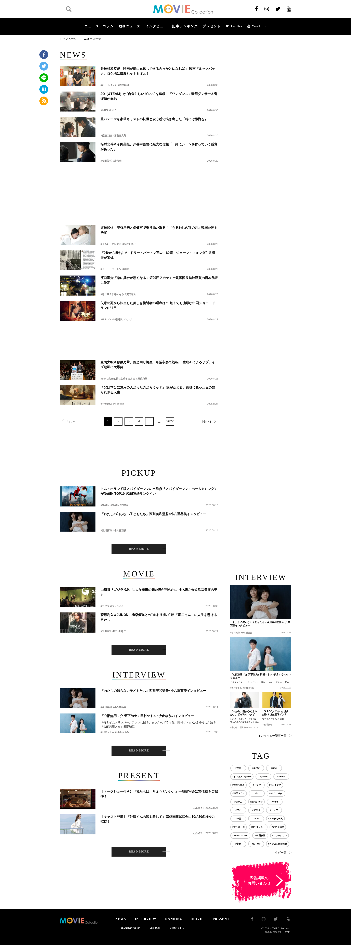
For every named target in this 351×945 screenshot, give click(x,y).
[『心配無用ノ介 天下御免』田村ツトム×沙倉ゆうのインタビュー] (77, 723)
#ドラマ (257, 785)
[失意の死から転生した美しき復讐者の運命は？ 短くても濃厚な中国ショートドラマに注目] (77, 311)
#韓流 (274, 768)
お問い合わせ (177, 928)
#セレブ (274, 810)
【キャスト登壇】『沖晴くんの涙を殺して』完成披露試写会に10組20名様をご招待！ (158, 819)
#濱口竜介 (130, 294)
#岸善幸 (117, 161)
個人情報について (130, 928)
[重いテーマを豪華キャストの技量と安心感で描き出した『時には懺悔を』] (77, 127)
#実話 (238, 844)
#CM (256, 818)
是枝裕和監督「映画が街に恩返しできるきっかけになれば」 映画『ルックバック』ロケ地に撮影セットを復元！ (158, 71)
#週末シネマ (256, 801)
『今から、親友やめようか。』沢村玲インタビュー (243, 713)
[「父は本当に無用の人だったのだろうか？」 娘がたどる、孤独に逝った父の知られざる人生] (77, 395)
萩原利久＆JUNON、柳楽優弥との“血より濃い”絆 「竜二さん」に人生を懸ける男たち (159, 617)
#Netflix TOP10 (119, 505)
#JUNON (106, 631)
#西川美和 (106, 530)
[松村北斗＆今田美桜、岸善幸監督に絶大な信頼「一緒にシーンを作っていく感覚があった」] (77, 152)
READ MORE (139, 548)
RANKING (173, 919)
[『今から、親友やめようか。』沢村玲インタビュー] (244, 700)
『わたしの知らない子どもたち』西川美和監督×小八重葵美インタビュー (153, 514)
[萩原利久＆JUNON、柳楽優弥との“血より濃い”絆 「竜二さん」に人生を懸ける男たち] (77, 622)
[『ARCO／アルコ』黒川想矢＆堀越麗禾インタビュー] (276, 700)
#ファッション (279, 835)
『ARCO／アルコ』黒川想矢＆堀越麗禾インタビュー (275, 713)
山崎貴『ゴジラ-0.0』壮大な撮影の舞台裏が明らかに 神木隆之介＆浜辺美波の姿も (159, 592)
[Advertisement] (139, 178)
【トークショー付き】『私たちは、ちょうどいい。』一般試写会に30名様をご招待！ (159, 794)
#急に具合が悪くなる (112, 294)
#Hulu (104, 319)
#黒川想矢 (267, 724)
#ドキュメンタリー (241, 776)
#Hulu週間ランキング (120, 319)
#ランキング (275, 785)
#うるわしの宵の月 (111, 244)
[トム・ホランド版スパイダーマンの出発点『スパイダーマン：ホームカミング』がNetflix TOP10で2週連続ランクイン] (77, 496)
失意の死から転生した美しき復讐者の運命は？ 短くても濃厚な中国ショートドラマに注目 (158, 305)
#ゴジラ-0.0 (116, 606)
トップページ (68, 38)
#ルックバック (109, 85)
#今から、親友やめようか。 (243, 727)
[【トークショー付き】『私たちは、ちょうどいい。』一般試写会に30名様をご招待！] (77, 799)
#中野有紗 (118, 404)
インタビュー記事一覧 (272, 735)
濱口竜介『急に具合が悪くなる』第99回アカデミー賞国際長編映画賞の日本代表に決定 (159, 280)
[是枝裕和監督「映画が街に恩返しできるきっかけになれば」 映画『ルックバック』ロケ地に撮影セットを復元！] (77, 76)
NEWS (120, 919)
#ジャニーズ (238, 827)
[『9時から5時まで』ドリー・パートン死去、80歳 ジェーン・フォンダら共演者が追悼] (77, 260)
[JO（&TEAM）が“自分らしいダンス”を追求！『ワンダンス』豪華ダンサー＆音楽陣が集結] (77, 101)
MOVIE (197, 919)
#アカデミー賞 (275, 818)
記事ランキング (185, 26)
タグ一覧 (280, 852)
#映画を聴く (238, 785)
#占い (238, 810)
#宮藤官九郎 (119, 135)
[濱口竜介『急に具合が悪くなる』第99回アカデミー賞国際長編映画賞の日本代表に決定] (77, 285)
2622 (170, 421)
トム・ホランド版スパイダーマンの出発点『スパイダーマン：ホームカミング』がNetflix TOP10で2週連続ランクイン (159, 491)
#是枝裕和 (123, 85)
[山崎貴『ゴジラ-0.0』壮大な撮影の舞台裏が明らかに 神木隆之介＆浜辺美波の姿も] (77, 597)
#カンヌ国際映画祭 (277, 844)
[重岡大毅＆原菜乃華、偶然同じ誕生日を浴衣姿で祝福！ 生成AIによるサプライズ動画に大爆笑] (77, 370)
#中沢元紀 (106, 404)
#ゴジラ (105, 606)
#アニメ (256, 810)
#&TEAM (106, 110)
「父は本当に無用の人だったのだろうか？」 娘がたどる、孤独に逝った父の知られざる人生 (158, 390)
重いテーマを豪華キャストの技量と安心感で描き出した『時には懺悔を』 (154, 119)
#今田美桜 (106, 161)
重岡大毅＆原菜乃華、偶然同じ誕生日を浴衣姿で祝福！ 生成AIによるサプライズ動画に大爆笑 (158, 364)
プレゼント (212, 26)
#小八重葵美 (119, 530)
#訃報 (125, 269)
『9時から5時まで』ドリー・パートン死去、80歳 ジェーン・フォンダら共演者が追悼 (158, 255)
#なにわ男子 (129, 244)
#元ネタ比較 (278, 827)
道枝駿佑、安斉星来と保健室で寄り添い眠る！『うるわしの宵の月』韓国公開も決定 (159, 230)
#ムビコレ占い (276, 793)
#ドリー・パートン (111, 269)
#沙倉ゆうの (122, 732)
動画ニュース (130, 26)
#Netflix (105, 505)
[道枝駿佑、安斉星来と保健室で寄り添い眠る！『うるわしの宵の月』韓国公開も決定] (77, 235)
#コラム (238, 801)
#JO (114, 110)
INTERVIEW (145, 919)
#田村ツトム (107, 732)
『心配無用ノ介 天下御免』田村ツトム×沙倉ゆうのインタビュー (147, 716)
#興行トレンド (258, 827)
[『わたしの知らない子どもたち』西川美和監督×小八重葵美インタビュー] (77, 522)
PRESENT (221, 919)
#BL (257, 793)
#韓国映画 (260, 835)
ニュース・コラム (99, 26)
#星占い (256, 768)
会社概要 (155, 928)
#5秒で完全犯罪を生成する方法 (118, 378)
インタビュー (156, 26)
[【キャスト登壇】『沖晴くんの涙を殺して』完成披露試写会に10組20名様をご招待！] (77, 824)
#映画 (238, 768)
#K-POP (256, 844)
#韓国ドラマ (238, 793)
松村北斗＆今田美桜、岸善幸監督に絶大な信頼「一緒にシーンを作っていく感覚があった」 (159, 146)
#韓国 (238, 818)
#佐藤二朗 (106, 135)
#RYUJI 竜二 (119, 631)
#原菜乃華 (141, 378)
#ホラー (264, 776)
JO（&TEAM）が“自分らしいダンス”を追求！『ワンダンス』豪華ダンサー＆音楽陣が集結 (159, 96)
